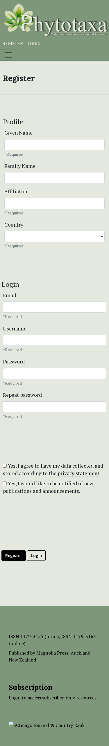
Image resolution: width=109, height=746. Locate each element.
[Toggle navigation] (8, 55)
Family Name (19, 166)
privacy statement (78, 473)
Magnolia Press (52, 653)
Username (14, 328)
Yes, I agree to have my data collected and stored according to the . (53, 469)
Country (13, 224)
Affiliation (16, 191)
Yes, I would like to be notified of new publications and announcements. (48, 487)
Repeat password (22, 395)
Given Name (18, 132)
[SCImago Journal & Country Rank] (47, 724)
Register (12, 43)
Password (14, 361)
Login (34, 43)
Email (10, 295)
